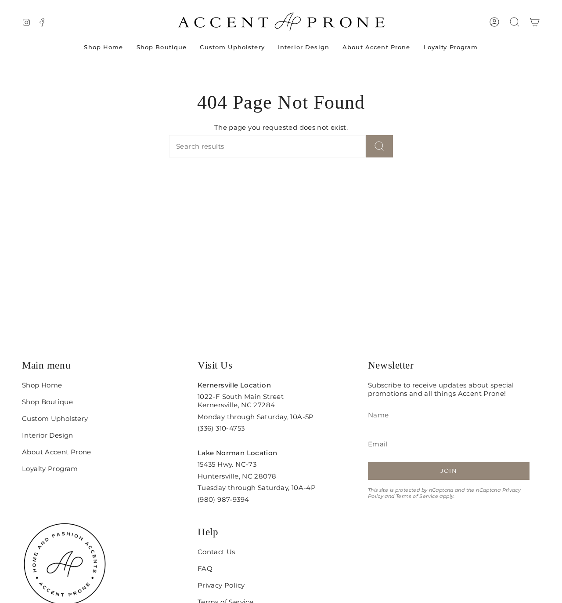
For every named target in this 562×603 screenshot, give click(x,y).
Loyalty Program (50, 468)
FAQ (205, 568)
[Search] (379, 146)
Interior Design (47, 435)
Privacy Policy (221, 585)
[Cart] (535, 22)
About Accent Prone (56, 452)
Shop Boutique (47, 402)
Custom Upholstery (55, 418)
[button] (514, 22)
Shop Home (42, 385)
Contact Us (216, 552)
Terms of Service (417, 496)
